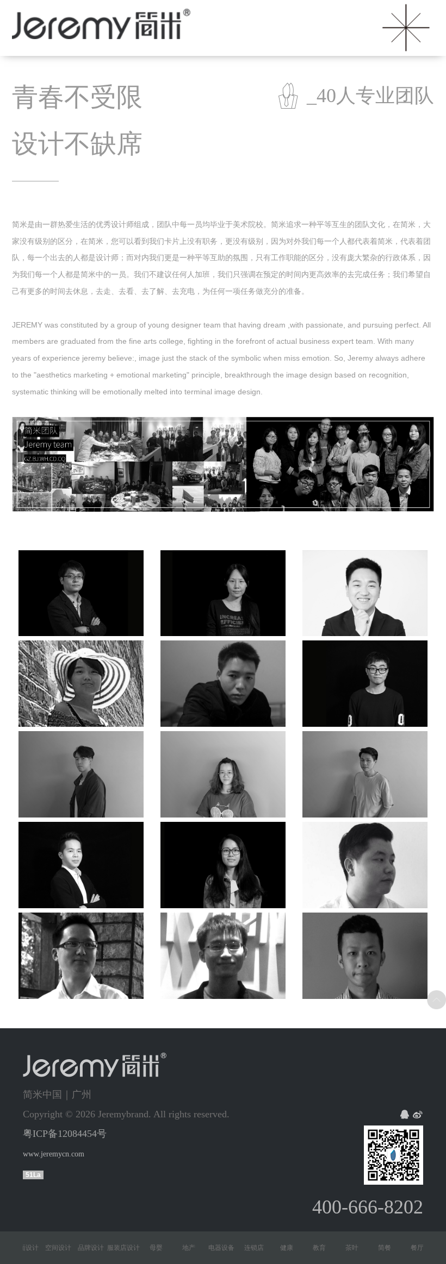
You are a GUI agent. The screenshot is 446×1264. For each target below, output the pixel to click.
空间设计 (44, 1248)
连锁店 (240, 1248)
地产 (174, 1248)
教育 (305, 1248)
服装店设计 (109, 1248)
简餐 (370, 1248)
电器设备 (207, 1248)
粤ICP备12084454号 (65, 1133)
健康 (272, 1248)
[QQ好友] (404, 1115)
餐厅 (403, 1248)
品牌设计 (77, 1248)
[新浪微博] (417, 1115)
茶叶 (337, 1248)
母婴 (141, 1248)
